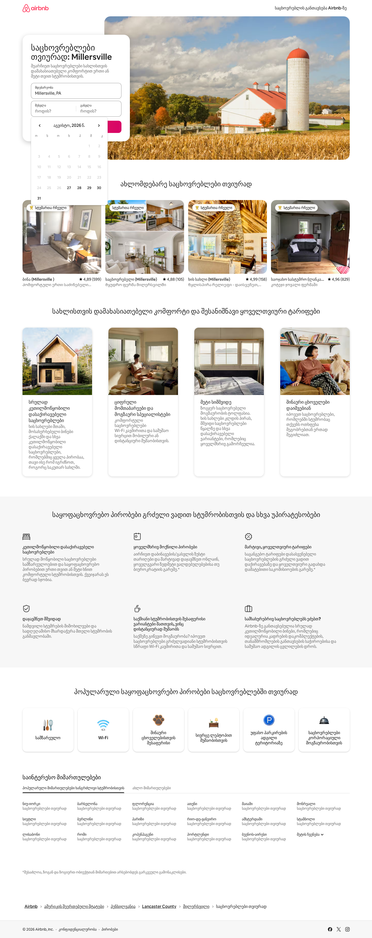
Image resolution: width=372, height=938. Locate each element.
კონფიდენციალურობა (78, 929)
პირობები (110, 929)
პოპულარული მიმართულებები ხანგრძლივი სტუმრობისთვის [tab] (73, 788)
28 (79, 188)
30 (99, 188)
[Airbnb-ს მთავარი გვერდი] (35, 8)
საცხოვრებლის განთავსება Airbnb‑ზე (311, 8)
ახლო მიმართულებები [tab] (151, 788)
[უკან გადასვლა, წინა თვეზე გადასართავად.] (39, 125)
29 (89, 188)
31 (39, 198)
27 (69, 188)
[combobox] (76, 93)
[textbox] (53, 111)
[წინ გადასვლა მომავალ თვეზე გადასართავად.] (98, 125)
